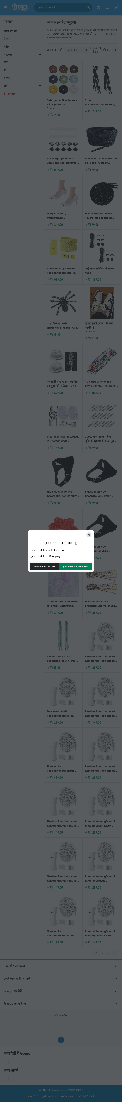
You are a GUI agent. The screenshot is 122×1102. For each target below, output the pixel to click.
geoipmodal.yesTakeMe (75, 566)
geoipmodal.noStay (44, 566)
